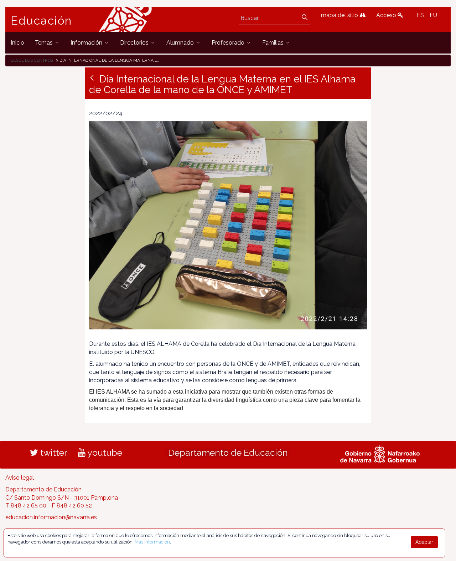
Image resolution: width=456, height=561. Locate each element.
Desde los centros (32, 60)
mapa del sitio (340, 15)
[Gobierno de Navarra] (380, 453)
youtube (104, 452)
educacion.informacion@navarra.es (51, 517)
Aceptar (424, 542)
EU (433, 15)
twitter (52, 452)
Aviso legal (19, 477)
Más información (152, 542)
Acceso (387, 15)
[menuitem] (17, 42)
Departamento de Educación (228, 452)
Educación (41, 20)
